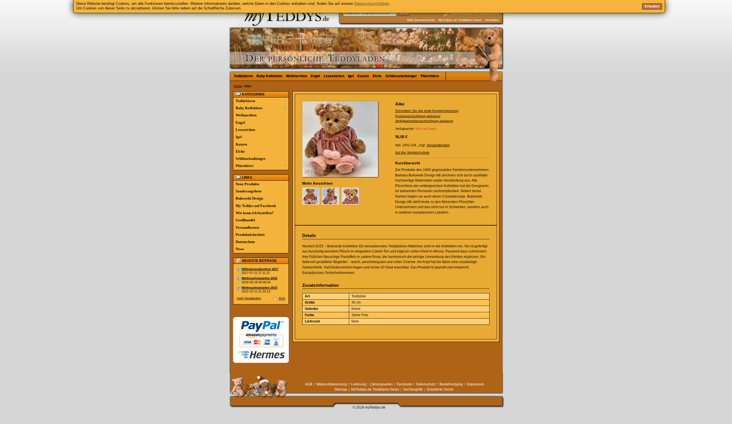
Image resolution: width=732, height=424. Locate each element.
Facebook (404, 384)
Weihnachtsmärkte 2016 (259, 278)
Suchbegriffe (413, 389)
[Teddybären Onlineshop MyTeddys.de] (269, 35)
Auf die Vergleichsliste (412, 153)
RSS (282, 298)
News (240, 249)
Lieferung (358, 384)
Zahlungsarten (381, 384)
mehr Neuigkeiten (249, 298)
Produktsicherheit (250, 234)
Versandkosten (438, 145)
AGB (308, 384)
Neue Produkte (247, 184)
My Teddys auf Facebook (256, 206)
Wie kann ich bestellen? (255, 213)
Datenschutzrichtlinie (371, 3)
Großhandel (245, 220)
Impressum (475, 384)
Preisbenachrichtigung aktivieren (417, 116)
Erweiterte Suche (440, 389)
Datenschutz (245, 242)
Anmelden (492, 20)
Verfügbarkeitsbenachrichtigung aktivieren (424, 121)
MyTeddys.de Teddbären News (460, 20)
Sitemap (340, 389)
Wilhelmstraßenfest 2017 (260, 269)
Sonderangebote (249, 191)
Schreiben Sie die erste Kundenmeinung (426, 111)
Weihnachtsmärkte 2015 (259, 287)
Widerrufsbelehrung (331, 384)
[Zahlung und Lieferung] (261, 320)
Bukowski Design (249, 198)
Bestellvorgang (451, 384)
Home (238, 86)
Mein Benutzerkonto (421, 20)
